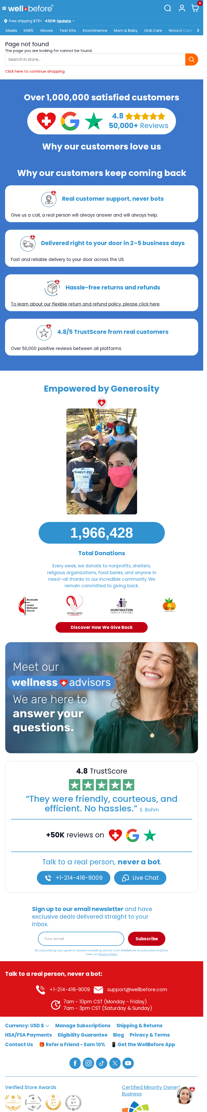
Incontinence (95, 30)
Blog (118, 1035)
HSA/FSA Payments (28, 1035)
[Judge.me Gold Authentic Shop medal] (13, 1102)
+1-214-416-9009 (78, 877)
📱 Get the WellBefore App (143, 1044)
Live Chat (145, 877)
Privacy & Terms (150, 1035)
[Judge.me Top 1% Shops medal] (53, 1102)
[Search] (168, 8)
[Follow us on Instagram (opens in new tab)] (88, 1062)
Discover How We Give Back (102, 627)
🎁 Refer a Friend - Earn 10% (72, 1044)
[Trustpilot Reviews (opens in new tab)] (93, 120)
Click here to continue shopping (35, 71)
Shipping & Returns (139, 1025)
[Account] (182, 8)
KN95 (28, 30)
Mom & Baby (125, 30)
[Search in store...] (191, 59)
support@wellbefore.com (136, 989)
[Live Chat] (101, 697)
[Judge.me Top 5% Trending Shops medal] (73, 1102)
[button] (5, 8)
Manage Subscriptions (83, 1025)
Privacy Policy (107, 954)
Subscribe (147, 938)
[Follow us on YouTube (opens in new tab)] (128, 1062)
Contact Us (19, 1044)
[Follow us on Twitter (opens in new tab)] (115, 1062)
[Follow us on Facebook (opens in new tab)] (75, 1062)
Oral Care (153, 30)
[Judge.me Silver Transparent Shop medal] (33, 1102)
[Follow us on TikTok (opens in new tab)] (101, 1062)
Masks (11, 30)
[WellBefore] (31, 8)
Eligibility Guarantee (83, 1035)
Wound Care (180, 30)
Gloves (46, 30)
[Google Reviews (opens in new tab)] (70, 120)
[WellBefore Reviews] (46, 120)
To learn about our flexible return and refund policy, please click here (85, 304)
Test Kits (68, 30)
